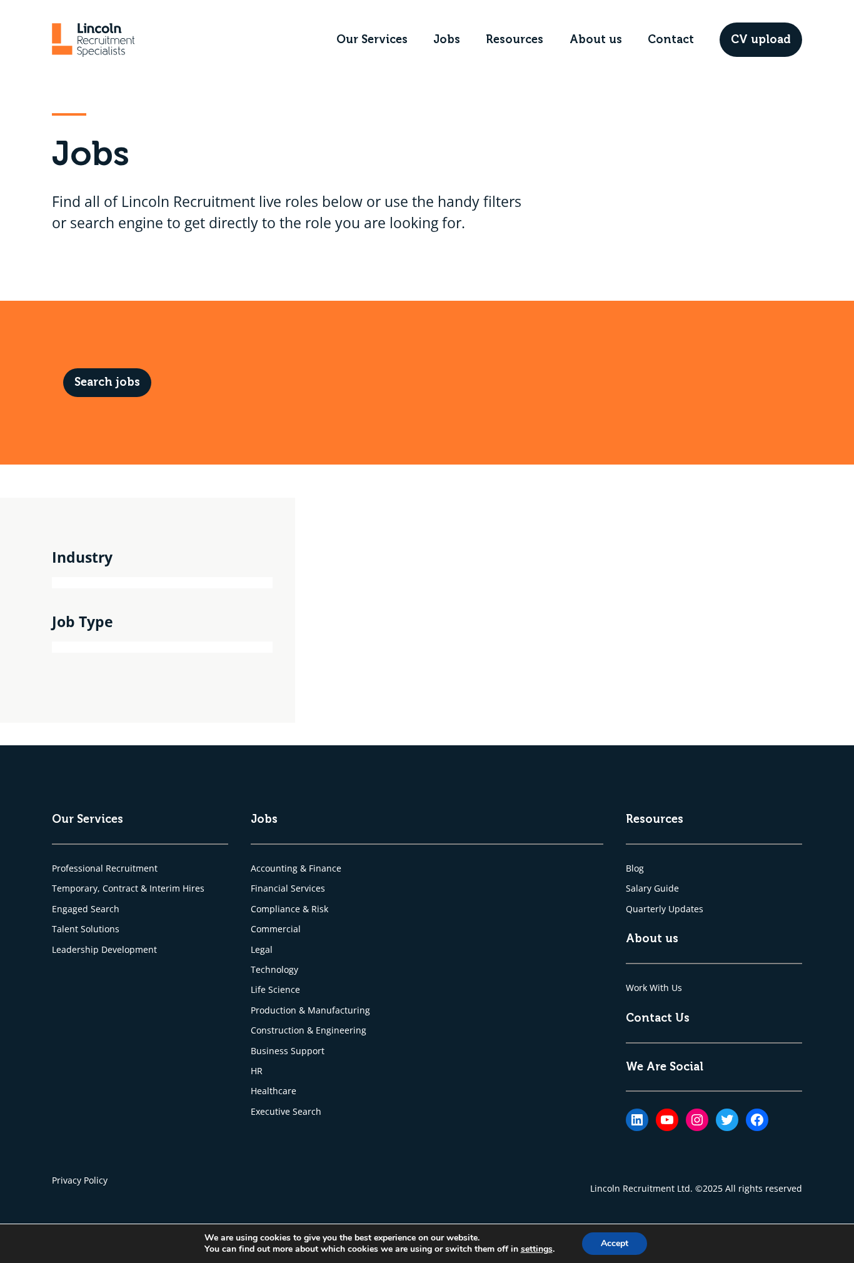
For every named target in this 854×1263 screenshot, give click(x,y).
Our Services (372, 39)
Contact (671, 39)
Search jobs (107, 382)
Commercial (276, 929)
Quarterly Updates (664, 909)
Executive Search (286, 1111)
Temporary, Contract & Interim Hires (128, 888)
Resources (514, 39)
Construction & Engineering (308, 1030)
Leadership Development (104, 949)
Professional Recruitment (105, 868)
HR (257, 1071)
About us (596, 39)
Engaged (71, 909)
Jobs (446, 39)
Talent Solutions (85, 929)
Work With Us (654, 988)
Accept (614, 1243)
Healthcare (273, 1091)
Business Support (287, 1051)
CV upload (761, 39)
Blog (635, 868)
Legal (262, 949)
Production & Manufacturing (310, 1010)
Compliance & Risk (289, 909)
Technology (274, 969)
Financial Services (288, 888)
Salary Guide (652, 888)
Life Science (275, 989)
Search (105, 909)
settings (537, 1249)
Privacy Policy (80, 1180)
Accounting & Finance (296, 868)
